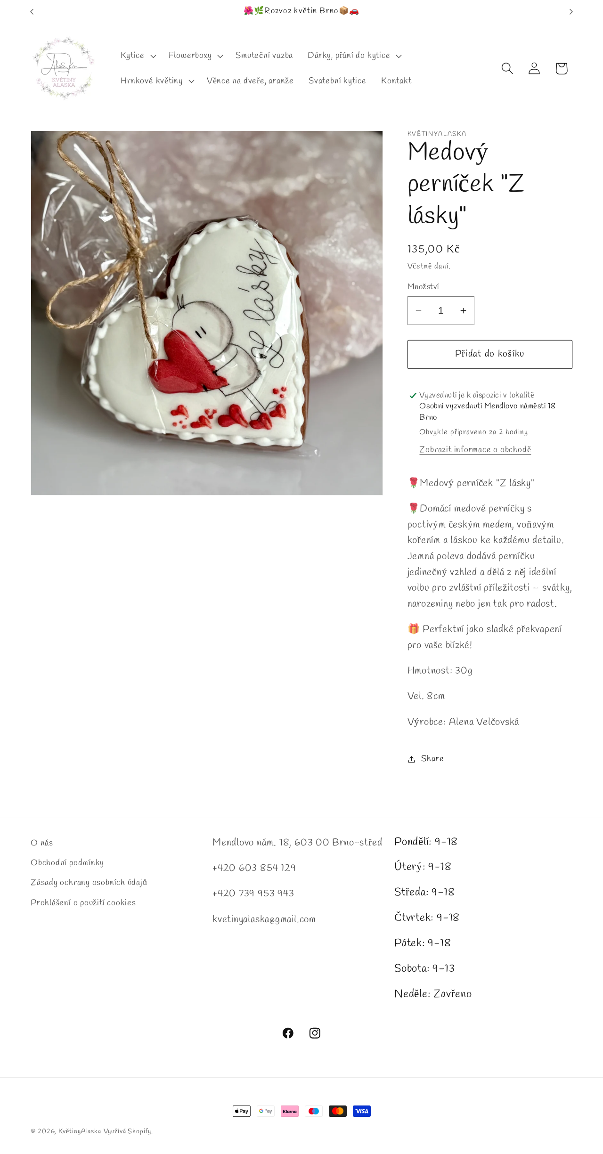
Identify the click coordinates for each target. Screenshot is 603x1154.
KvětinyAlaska (79, 1131)
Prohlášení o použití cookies (83, 903)
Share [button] (432, 758)
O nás (42, 843)
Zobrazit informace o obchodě (475, 449)
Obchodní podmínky (67, 863)
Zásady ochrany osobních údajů (89, 882)
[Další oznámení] (571, 11)
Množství (423, 287)
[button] (137, 56)
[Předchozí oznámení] (32, 11)
